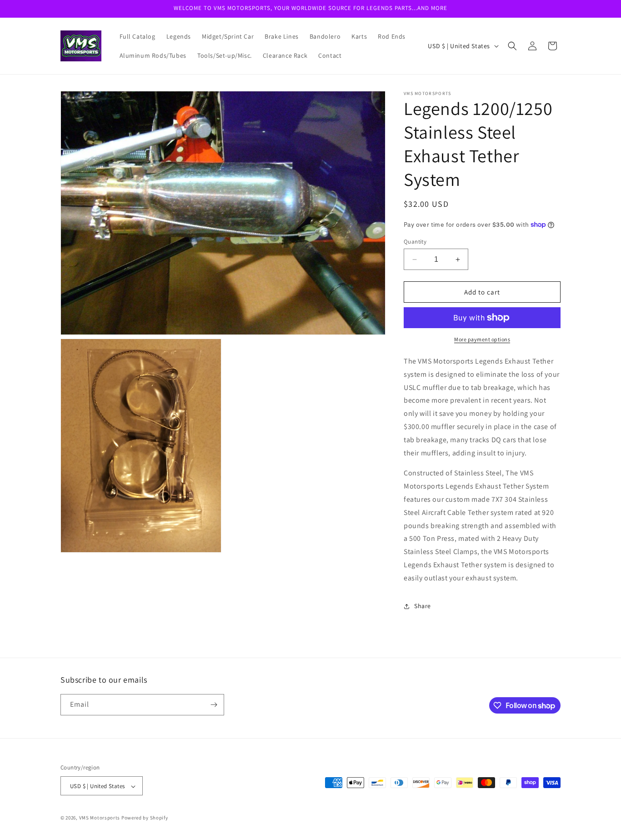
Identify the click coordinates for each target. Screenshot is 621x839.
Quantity (415, 241)
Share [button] (422, 606)
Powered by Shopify (144, 818)
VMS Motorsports (99, 818)
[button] (512, 46)
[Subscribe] (214, 704)
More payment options (482, 339)
